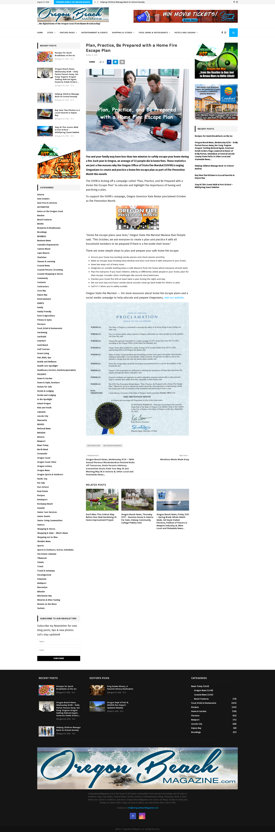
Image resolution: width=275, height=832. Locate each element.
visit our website (174, 297)
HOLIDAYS (41, 374)
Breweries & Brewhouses (48, 228)
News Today (42, 445)
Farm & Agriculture (46, 316)
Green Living (43, 353)
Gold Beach (42, 345)
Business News (44, 240)
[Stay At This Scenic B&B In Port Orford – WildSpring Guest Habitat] (45, 131)
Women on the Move (47, 604)
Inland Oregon (44, 403)
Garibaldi (41, 336)
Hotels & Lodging (45, 391)
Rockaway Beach (45, 504)
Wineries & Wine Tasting (48, 600)
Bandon (40, 215)
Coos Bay (41, 291)
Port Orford (43, 487)
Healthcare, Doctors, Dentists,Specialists (56, 370)
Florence (41, 324)
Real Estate (42, 491)
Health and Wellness (46, 362)
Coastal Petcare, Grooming (50, 270)
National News (44, 428)
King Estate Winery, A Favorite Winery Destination (120, 687)
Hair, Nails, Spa (44, 357)
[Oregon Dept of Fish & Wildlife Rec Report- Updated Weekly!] (97, 706)
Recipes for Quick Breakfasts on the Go (65, 54)
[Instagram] (237, 2)
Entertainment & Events (94, 32)
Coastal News (43, 265)
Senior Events (43, 516)
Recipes (41, 495)
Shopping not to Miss (47, 537)
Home (40, 32)
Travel (40, 566)
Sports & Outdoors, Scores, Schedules (55, 550)
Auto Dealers (43, 199)
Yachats (41, 608)
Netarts (40, 437)
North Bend (42, 449)
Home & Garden (44, 378)
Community (42, 278)
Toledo (40, 562)
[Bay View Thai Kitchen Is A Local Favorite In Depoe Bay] (45, 114)
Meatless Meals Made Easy (174, 459)
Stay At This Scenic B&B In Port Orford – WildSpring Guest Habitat (67, 130)
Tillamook (42, 558)
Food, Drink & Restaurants (153, 32)
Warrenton (42, 587)
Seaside (41, 508)
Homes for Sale (44, 387)
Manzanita (42, 420)
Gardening (42, 332)
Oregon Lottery (44, 466)
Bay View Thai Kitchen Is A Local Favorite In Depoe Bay (67, 113)
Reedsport (42, 499)
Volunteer (42, 579)
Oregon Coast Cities (46, 462)
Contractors (43, 286)
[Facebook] (234, 2)
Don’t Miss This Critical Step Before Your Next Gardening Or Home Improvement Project (101, 517)
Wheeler (41, 591)
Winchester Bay (44, 596)
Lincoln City (42, 416)
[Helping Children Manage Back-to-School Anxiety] (45, 98)
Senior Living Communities (49, 520)
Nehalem (41, 433)
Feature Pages (67, 32)
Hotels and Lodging (185, 32)
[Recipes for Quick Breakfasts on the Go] (45, 57)
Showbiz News (44, 541)
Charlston (41, 257)
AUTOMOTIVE (43, 207)
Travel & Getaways (46, 571)
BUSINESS (41, 236)
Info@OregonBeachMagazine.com (142, 808)
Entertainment (44, 299)
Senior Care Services (47, 512)
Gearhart (41, 341)
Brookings (42, 232)
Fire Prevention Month (112, 446)
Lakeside (41, 412)
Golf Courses (43, 349)
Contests (41, 282)
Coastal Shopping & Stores (50, 274)
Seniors (40, 525)
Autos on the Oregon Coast (50, 211)
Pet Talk (41, 483)
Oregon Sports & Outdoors (50, 474)
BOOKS (40, 224)
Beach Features (44, 219)
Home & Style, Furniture (48, 382)
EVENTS (40, 303)
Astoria (40, 194)
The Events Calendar (46, 554)
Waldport (41, 583)
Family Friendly (44, 311)
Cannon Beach (43, 249)
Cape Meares (43, 253)
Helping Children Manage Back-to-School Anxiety (122, 2)
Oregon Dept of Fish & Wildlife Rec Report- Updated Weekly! (117, 705)
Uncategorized (44, 575)
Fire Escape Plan (93, 446)
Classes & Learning (46, 261)
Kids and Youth (44, 407)
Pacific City (42, 479)
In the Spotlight (44, 399)
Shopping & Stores (122, 32)
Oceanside (42, 453)
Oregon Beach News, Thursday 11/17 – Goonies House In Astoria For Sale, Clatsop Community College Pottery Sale (137, 518)
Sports (40, 546)
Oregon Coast (43, 458)
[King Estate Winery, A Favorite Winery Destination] (97, 690)
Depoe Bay (42, 295)
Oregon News (43, 470)
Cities (50, 32)
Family (40, 307)
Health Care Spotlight (47, 366)
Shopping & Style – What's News (52, 533)
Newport (41, 441)
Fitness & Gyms (44, 320)
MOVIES (40, 424)
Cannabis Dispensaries (48, 245)
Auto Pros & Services (47, 203)
